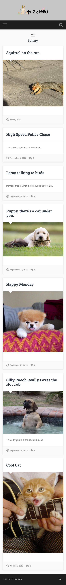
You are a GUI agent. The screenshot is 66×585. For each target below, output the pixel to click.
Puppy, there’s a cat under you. (29, 213)
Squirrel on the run (23, 52)
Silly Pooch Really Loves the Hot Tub (31, 382)
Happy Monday (20, 284)
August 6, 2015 (16, 566)
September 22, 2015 (18, 269)
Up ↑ (60, 579)
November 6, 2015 (18, 158)
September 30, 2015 (18, 196)
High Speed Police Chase (28, 134)
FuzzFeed (16, 579)
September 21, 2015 (18, 365)
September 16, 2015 (18, 450)
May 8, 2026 (15, 119)
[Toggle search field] (61, 24)
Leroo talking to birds (25, 172)
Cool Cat (13, 465)
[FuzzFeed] (33, 10)
